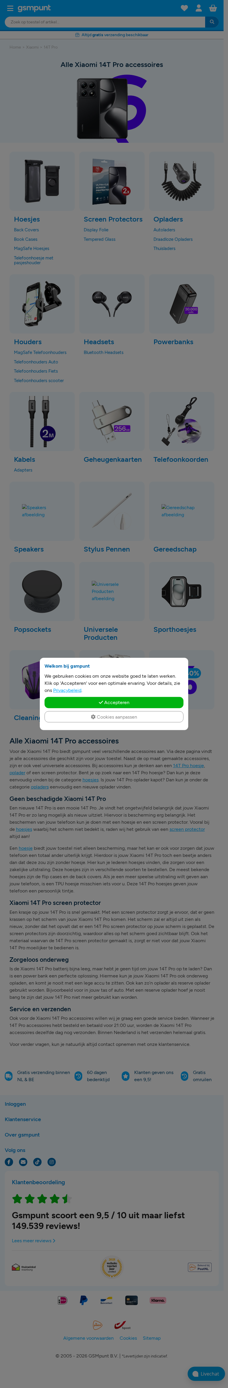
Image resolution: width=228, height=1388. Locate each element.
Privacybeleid (67, 690)
